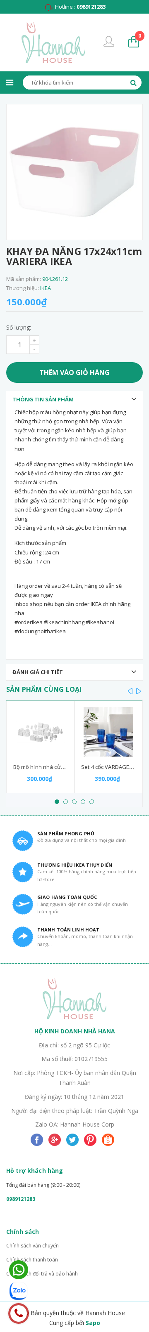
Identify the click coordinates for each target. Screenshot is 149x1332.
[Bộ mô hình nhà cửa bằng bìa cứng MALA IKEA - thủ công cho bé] (40, 732)
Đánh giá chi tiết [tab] (37, 672)
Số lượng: (18, 327)
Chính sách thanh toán (32, 1259)
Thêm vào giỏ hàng (74, 372)
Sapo (93, 1323)
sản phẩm (139, 35)
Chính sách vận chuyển (32, 1245)
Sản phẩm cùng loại (44, 689)
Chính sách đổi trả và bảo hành (42, 1273)
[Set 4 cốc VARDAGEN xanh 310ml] (108, 732)
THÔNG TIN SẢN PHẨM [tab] (43, 399)
